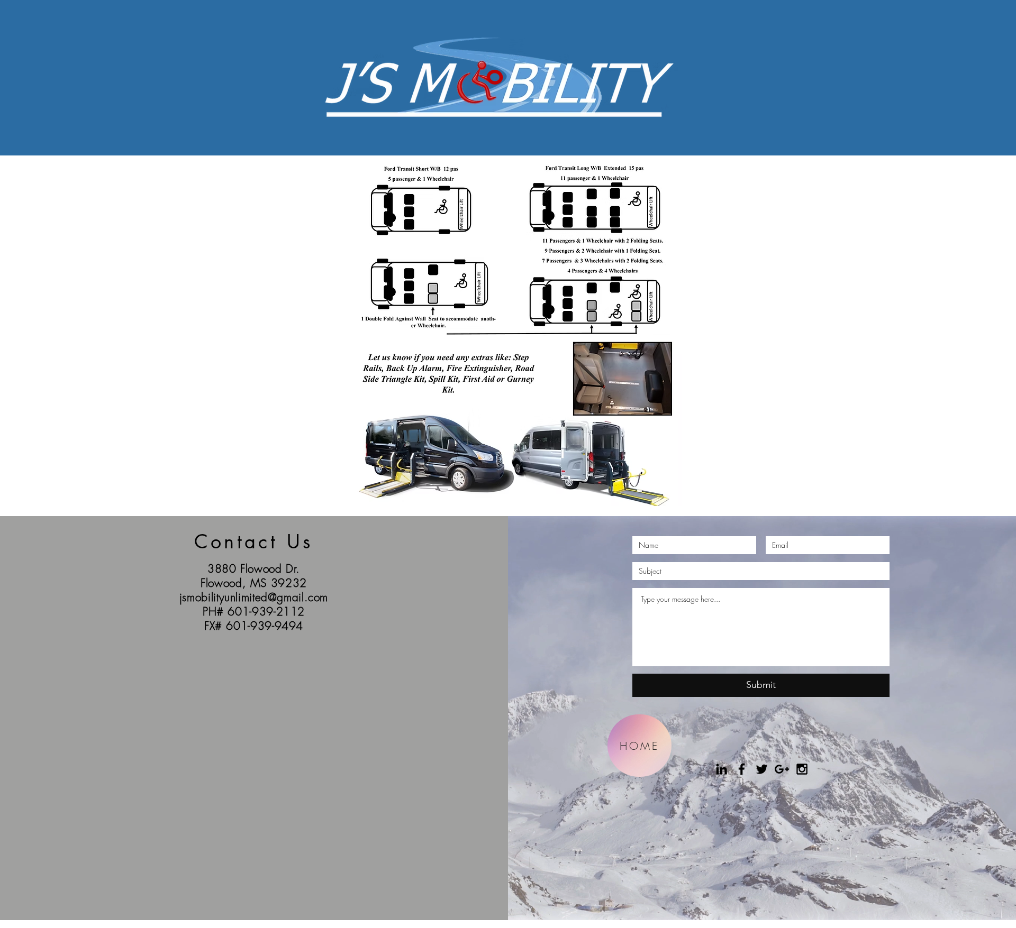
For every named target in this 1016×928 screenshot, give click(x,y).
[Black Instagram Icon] (802, 769)
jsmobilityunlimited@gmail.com (253, 597)
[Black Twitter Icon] (761, 769)
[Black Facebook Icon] (741, 769)
